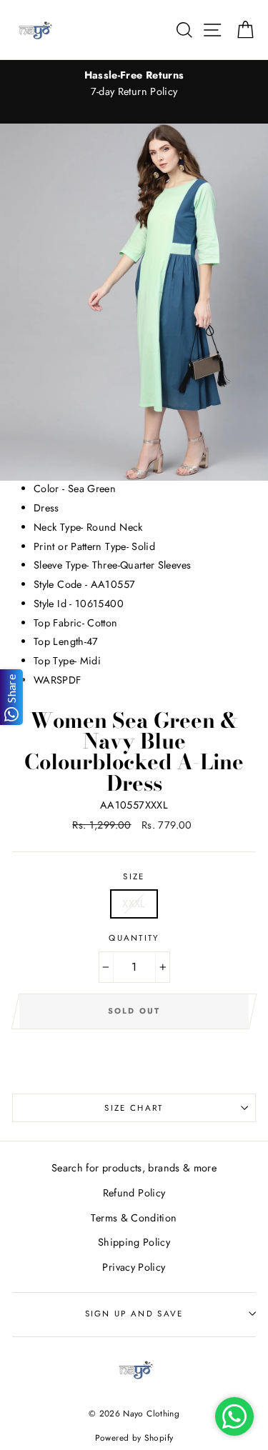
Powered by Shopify (134, 1437)
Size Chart (133, 1108)
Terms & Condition (134, 1218)
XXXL (133, 903)
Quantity (134, 938)
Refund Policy (134, 1193)
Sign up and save (134, 1313)
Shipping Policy (134, 1242)
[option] (134, 83)
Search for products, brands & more (134, 1168)
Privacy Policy (133, 1267)
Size (133, 876)
